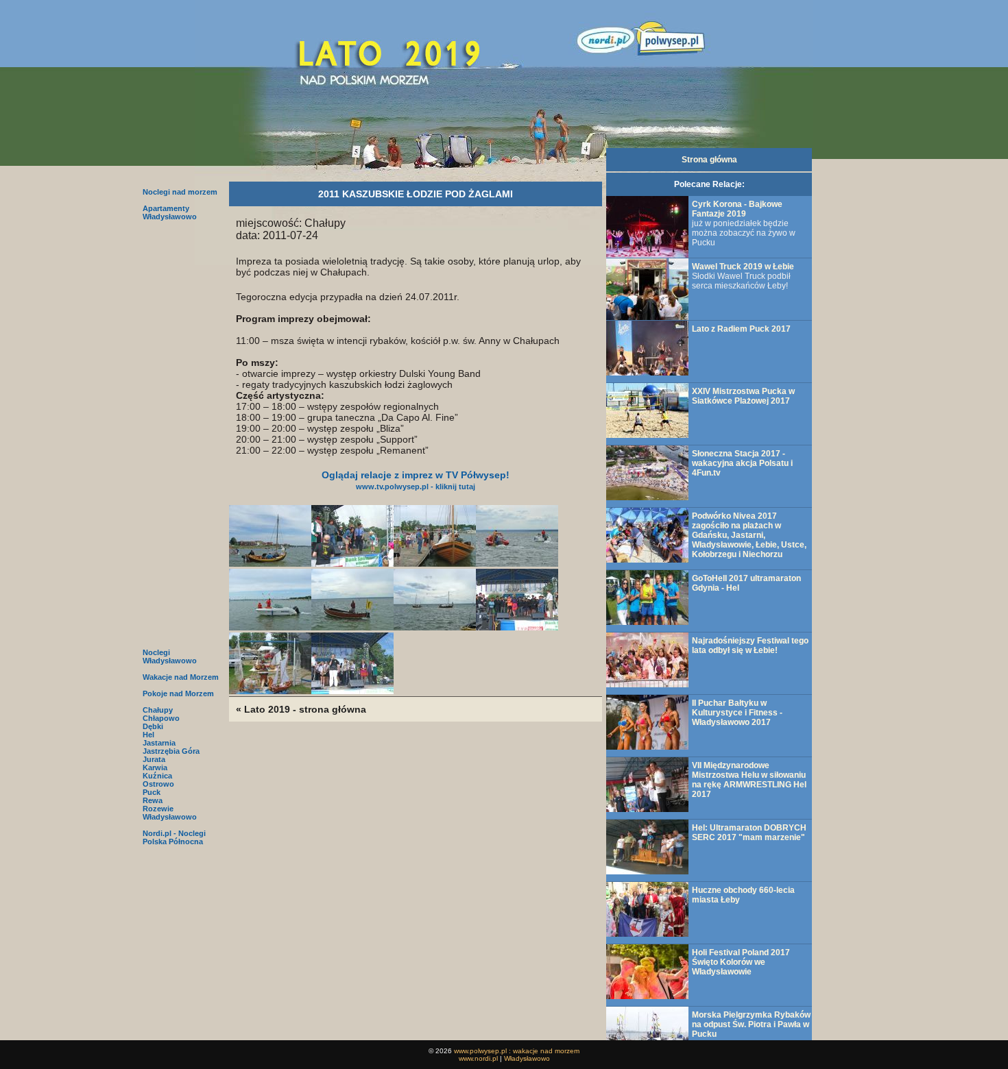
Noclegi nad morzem (180, 192)
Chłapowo (161, 718)
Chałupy (158, 710)
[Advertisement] (181, 433)
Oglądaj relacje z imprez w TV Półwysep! (415, 480)
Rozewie (158, 808)
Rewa (153, 800)
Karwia (155, 767)
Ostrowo (158, 784)
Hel (148, 734)
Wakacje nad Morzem (181, 677)
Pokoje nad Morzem (178, 693)
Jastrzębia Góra (171, 751)
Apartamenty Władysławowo (170, 212)
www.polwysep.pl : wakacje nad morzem (516, 1051)
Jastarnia (159, 743)
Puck (151, 792)
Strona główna (709, 159)
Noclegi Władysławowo (170, 656)
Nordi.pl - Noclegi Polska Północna (174, 837)
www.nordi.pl (478, 1058)
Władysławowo (170, 817)
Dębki (153, 726)
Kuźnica (157, 776)
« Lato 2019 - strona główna (301, 709)
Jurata (154, 759)
